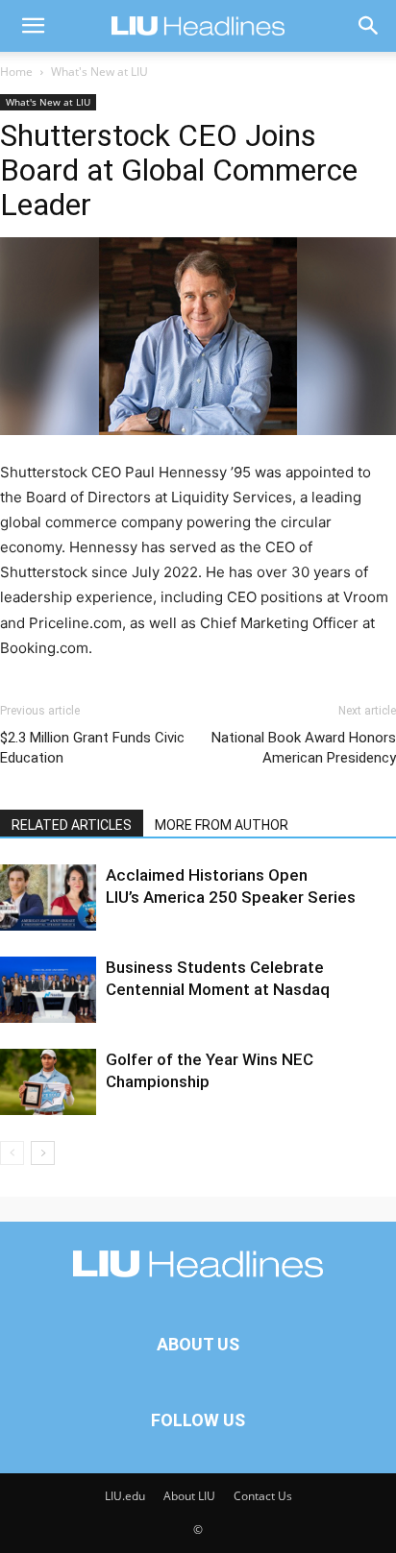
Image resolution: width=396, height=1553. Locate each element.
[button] (32, 26)
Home (16, 71)
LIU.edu (125, 1496)
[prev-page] (12, 1153)
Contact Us (263, 1496)
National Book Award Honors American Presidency (303, 747)
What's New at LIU (99, 71)
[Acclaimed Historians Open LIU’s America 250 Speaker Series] (48, 897)
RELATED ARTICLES (72, 825)
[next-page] (43, 1153)
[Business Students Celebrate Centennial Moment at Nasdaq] (48, 990)
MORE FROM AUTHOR (221, 825)
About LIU (189, 1496)
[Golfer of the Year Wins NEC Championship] (48, 1082)
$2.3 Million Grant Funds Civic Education (92, 747)
